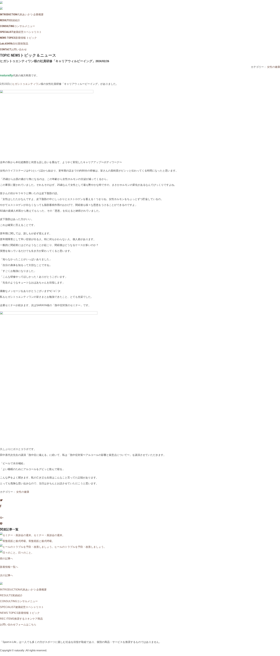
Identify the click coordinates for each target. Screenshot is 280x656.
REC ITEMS (21, 618)
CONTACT (13, 49)
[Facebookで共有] (0, 506)
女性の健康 (273, 67)
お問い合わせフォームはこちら (18, 624)
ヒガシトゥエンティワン (26, 84)
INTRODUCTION (22, 14)
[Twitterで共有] (1, 500)
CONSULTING (17, 26)
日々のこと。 (26, 552)
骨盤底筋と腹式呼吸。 (41, 541)
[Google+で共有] (1, 517)
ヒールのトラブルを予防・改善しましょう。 (80, 546)
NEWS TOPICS (18, 37)
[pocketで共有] (1, 523)
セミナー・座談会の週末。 (49, 535)
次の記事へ (6, 575)
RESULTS (10, 20)
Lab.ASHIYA (14, 43)
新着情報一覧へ (9, 567)
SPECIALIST (21, 31)
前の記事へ (6, 558)
